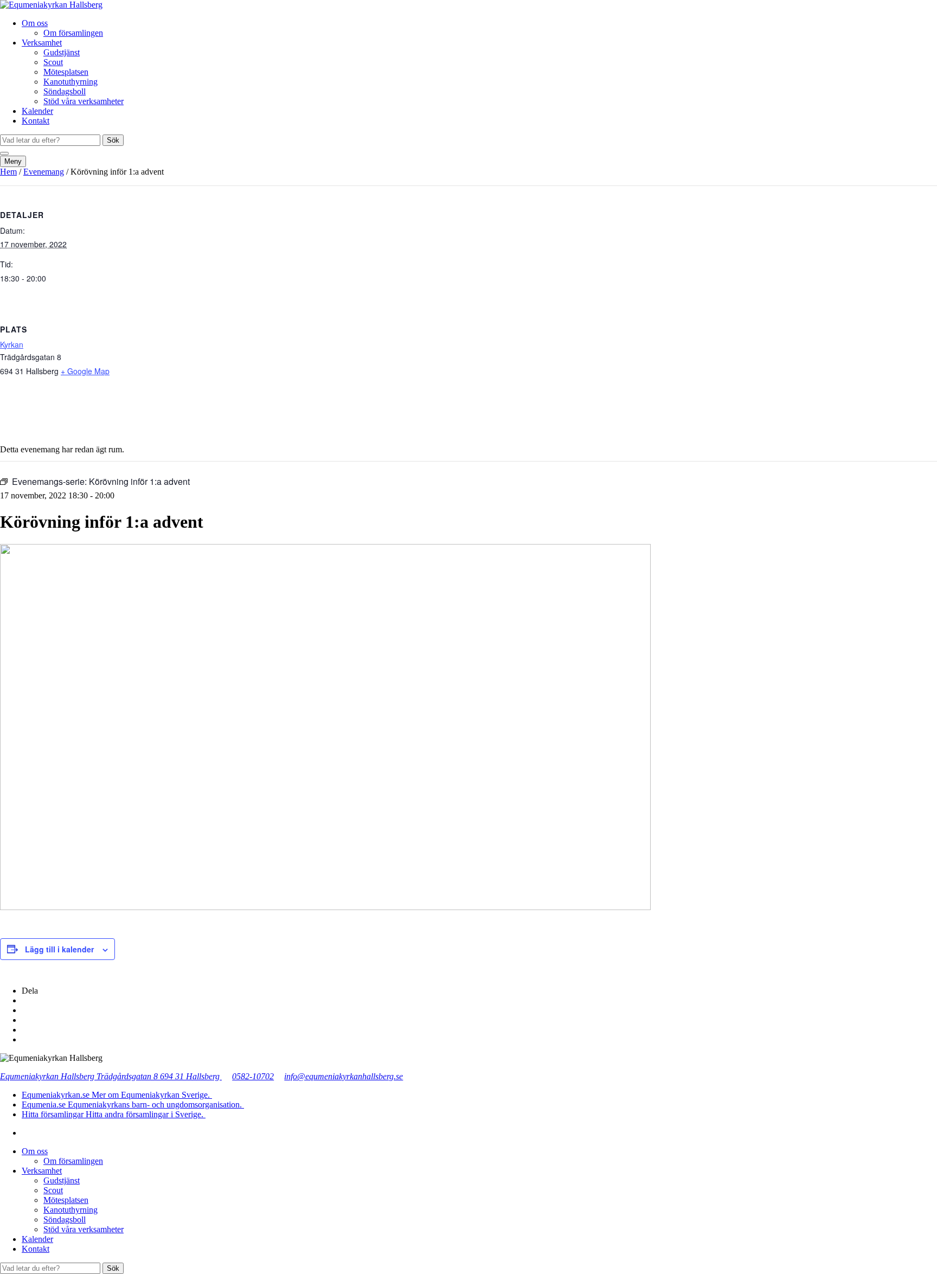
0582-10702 (253, 1076)
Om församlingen (73, 32)
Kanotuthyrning (70, 81)
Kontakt (35, 120)
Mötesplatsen (65, 71)
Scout (53, 62)
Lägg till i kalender (59, 949)
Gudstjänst (61, 52)
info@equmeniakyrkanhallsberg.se (343, 1076)
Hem (8, 171)
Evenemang (43, 171)
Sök (113, 140)
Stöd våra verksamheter (83, 101)
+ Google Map (85, 371)
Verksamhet (42, 42)
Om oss (35, 23)
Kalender (37, 111)
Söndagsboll (64, 91)
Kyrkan (11, 344)
